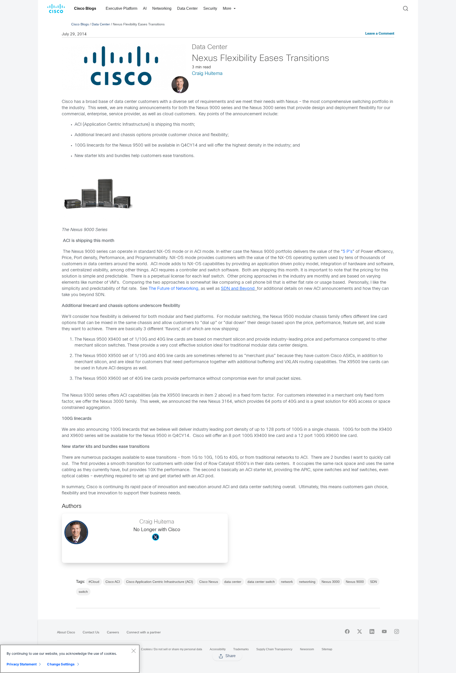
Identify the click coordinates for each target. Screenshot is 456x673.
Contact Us (91, 632)
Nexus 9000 (355, 582)
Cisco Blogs (85, 8)
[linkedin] (372, 631)
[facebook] (347, 631)
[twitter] (359, 631)
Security (210, 8)
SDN (373, 582)
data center (232, 582)
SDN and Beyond (239, 289)
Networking (161, 8)
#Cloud (94, 582)
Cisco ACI (112, 582)
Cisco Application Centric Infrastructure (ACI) (159, 582)
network (287, 582)
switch (83, 592)
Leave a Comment (379, 33)
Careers (113, 632)
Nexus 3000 (331, 582)
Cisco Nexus (208, 582)
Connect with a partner (144, 632)
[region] (70, 659)
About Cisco (66, 632)
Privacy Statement (22, 664)
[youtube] (384, 631)
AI (145, 8)
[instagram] (396, 631)
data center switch (261, 582)
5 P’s (347, 252)
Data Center (187, 8)
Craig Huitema (207, 73)
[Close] (133, 650)
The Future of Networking (173, 289)
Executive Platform (121, 8)
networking (307, 582)
